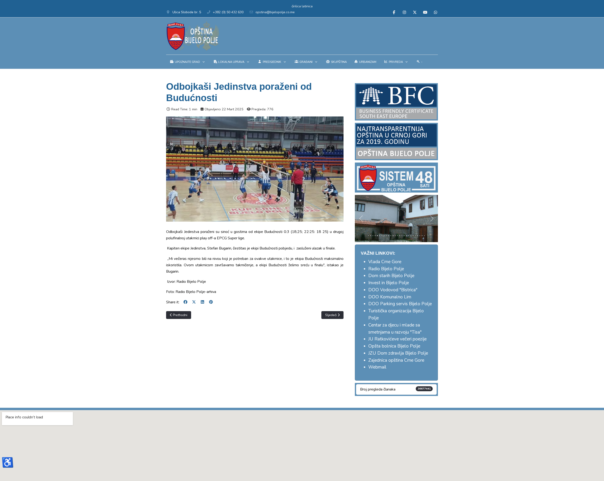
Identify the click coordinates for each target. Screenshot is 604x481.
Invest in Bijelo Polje (388, 283)
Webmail (377, 367)
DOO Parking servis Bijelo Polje (400, 304)
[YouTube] (425, 12)
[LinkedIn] (202, 302)
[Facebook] (394, 12)
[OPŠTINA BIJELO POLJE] (192, 36)
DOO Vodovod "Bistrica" (392, 290)
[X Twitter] (414, 12)
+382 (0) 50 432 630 (228, 12)
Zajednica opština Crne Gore (396, 360)
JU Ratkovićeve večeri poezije (397, 339)
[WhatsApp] (435, 12)
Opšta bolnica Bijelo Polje (394, 346)
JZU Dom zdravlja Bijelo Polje (398, 353)
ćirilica (296, 6)
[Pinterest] (211, 302)
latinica (307, 6)
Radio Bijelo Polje (386, 269)
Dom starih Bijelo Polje (391, 276)
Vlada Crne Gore (384, 262)
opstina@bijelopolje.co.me (275, 12)
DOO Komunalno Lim (389, 297)
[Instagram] (404, 12)
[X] (194, 302)
